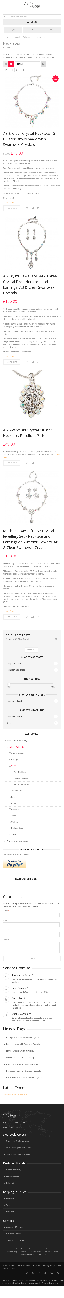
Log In (51, 30)
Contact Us (42, 1254)
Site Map (24, 1252)
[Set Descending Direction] (43, 64)
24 (12, 70)
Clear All (31, 650)
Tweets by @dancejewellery (15, 1094)
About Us (14, 1249)
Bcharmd (10, 1183)
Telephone (7, 920)
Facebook (10, 1198)
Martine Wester (12, 1176)
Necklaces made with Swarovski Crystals (23, 1071)
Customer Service (13, 1234)
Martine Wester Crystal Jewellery (20, 1051)
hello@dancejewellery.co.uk (19, 1127)
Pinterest (10, 1212)
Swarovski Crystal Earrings (17, 1141)
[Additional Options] (14, 863)
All (23, 70)
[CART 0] (32, 30)
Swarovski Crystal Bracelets (18, 1154)
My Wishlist (14, 29)
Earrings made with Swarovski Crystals (22, 1038)
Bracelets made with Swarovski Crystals (23, 1044)
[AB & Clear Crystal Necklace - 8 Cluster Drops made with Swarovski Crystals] (32, 101)
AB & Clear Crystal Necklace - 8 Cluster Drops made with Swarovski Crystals (29, 139)
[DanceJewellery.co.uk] (32, 5)
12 (6, 70)
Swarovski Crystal (15, 701)
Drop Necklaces (14, 663)
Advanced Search (51, 1252)
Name (5, 911)
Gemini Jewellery (13, 1170)
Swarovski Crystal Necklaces (18, 1148)
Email (5, 930)
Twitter (9, 1205)
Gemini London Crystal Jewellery (20, 1058)
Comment (6, 939)
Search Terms (36, 1252)
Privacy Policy (12, 1252)
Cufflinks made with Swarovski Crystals (22, 1064)
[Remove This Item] (56, 639)
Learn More (9, 203)
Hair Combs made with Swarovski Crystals (24, 1078)
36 (17, 70)
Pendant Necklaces (16, 669)
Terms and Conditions (15, 1240)
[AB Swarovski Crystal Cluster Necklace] (32, 397)
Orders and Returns (14, 1227)
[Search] (5, 16)
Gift (8, 722)
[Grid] (5, 64)
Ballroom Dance (14, 716)
